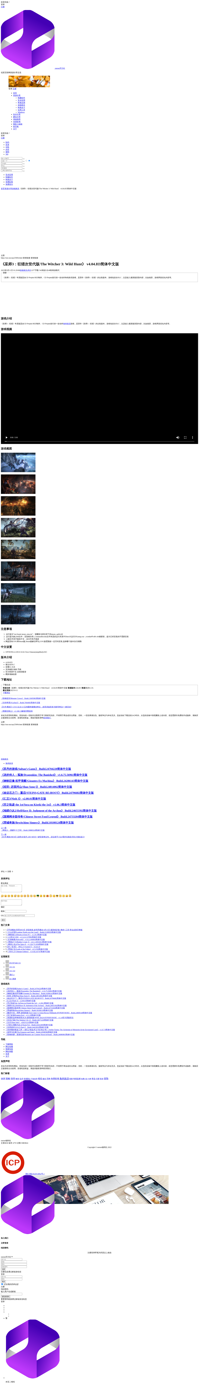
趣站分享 (16, 117)
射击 (94, 1079)
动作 (13, 1078)
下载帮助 (9, 1044)
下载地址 (6, 693)
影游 (101, 1079)
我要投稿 (9, 1049)
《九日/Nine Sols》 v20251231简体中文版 (22, 1022)
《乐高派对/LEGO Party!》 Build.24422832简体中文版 (27, 1027)
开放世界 (34, 1079)
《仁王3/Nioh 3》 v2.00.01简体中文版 (23, 798)
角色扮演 (67, 324)
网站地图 (9, 1051)
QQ (2, 915)
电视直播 (77, 1079)
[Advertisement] (99, 206)
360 (7, 154)
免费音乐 (9, 184)
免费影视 (9, 182)
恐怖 (48, 1079)
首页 (15, 93)
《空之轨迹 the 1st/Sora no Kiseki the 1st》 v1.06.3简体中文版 (38, 804)
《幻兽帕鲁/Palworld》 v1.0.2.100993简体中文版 (25, 939)
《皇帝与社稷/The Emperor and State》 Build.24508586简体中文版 (31, 1032)
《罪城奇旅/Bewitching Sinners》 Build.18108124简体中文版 (37, 822)
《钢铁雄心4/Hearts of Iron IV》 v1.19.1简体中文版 (26, 935)
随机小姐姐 (17, 124)
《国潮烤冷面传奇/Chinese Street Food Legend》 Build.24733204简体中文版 (47, 816)
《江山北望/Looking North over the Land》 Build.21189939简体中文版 (33, 932)
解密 (17, 1079)
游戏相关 (21, 105)
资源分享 (16, 95)
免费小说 (84, 1079)
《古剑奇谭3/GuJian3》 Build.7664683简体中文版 (20, 703)
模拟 (40, 1078)
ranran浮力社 (59, 68)
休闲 (3, 1078)
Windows (21, 112)
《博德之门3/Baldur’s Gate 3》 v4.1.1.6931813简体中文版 (29, 942)
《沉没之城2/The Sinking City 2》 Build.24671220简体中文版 (29, 1020)
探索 (71, 1079)
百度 (7, 145)
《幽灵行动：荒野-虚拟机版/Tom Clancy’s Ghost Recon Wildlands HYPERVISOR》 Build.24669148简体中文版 (49, 1013)
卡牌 (89, 1079)
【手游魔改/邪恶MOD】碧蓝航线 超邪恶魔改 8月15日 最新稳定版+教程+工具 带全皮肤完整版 (44, 930)
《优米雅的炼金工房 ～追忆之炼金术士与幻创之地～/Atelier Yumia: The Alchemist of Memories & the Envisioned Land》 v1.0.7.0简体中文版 (60, 1030)
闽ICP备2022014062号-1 (35, 1174)
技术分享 (16, 114)
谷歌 (7, 147)
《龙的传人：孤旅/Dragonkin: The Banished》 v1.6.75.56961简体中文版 (44, 774)
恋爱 (98, 1079)
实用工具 (21, 110)
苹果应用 (21, 103)
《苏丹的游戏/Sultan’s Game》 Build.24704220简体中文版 (36, 768)
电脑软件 (21, 98)
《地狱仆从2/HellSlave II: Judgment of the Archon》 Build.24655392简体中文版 (49, 810)
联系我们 (47, 718)
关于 (15, 129)
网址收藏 (9, 1047)
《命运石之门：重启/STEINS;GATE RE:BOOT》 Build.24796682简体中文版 (47, 792)
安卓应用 (21, 100)
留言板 (16, 126)
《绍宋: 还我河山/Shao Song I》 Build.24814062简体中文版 (36, 786)
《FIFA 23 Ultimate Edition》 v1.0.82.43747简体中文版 (28, 952)
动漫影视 (16, 122)
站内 (7, 142)
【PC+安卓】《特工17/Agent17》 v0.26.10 (23, 947)
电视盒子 (21, 107)
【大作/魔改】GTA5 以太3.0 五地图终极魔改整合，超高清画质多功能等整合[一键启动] (36, 707)
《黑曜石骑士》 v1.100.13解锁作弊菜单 (17, 711)
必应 (7, 149)
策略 (8, 1078)
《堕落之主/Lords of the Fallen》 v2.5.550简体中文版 (27, 949)
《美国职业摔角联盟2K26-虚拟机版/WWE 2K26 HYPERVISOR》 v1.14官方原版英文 (40, 1018)
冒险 (106, 1078)
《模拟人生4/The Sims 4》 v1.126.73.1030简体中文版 (27, 944)
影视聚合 (27, 1079)
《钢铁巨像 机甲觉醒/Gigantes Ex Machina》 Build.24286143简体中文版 (44, 780)
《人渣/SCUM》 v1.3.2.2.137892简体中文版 (23, 937)
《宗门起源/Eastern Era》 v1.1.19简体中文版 (23, 1015)
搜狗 (7, 152)
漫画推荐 (16, 119)
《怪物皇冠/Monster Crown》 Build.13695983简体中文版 (23, 698)
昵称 (3, 911)
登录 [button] (3, 4)
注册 (3, 7)
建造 (44, 1079)
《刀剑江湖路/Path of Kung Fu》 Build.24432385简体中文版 (29, 1025)
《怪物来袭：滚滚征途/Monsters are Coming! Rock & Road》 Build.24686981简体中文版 (40, 1035)
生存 (21, 1079)
